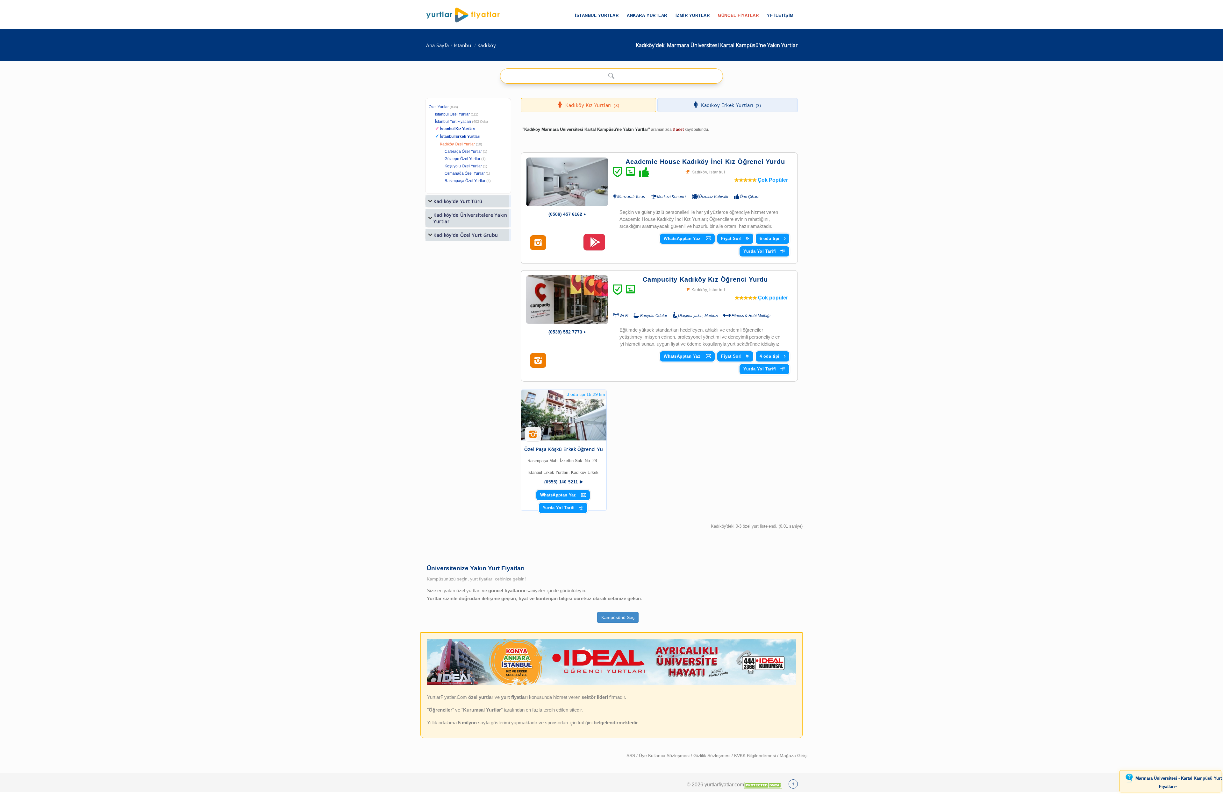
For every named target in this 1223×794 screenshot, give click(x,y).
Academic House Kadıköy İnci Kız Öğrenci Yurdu (705, 161)
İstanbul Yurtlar (597, 15)
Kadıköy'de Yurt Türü (458, 201)
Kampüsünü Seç (617, 617)
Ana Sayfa (437, 45)
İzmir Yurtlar (693, 15)
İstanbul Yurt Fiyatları (461, 121)
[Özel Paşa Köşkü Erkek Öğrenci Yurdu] (563, 415)
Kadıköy (486, 45)
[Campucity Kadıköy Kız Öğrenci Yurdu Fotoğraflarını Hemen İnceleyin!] (538, 361)
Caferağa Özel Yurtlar (463, 151)
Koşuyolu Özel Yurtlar (463, 166)
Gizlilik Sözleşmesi (712, 755)
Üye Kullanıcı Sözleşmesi (665, 755)
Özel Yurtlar (439, 107)
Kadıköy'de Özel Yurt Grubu (465, 235)
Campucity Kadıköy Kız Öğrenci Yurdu (705, 279)
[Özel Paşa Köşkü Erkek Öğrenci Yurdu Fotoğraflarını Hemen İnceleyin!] (533, 436)
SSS (631, 755)
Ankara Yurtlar (647, 15)
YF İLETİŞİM (780, 15)
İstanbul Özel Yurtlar (452, 114)
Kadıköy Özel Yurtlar (457, 144)
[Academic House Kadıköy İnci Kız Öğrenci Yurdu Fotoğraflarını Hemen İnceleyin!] (538, 243)
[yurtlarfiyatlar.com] (466, 15)
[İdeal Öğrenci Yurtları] (611, 683)
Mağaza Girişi (793, 755)
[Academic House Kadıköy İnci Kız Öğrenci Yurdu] (567, 182)
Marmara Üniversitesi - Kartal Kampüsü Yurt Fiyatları (1178, 782)
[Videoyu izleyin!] (594, 245)
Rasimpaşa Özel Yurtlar (465, 181)
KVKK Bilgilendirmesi (755, 755)
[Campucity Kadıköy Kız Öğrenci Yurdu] (567, 299)
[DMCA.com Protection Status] (763, 784)
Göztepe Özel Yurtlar (462, 159)
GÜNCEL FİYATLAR (738, 15)
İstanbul (463, 45)
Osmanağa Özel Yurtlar (465, 173)
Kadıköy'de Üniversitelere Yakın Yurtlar (470, 218)
